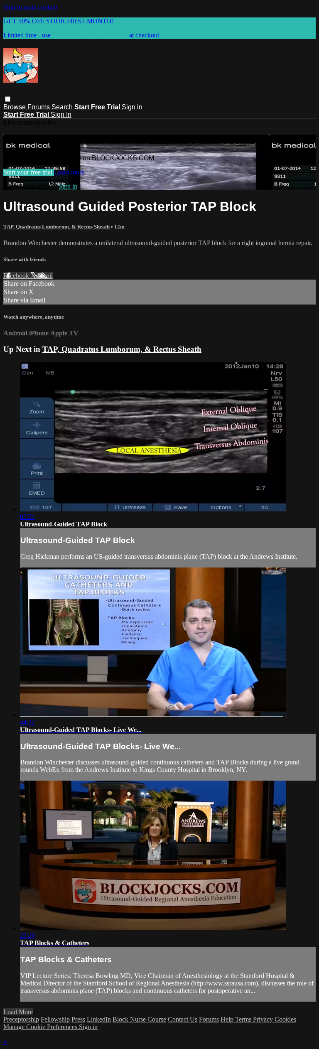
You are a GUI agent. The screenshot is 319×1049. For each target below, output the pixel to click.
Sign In (61, 114)
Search (63, 107)
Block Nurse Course (139, 1019)
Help (228, 1019)
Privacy (264, 1019)
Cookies (285, 1019)
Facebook (17, 275)
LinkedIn (99, 1019)
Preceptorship (21, 1019)
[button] (7, 99)
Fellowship (55, 1019)
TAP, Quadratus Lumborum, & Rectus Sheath (57, 227)
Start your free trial (28, 172)
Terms (244, 1019)
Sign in (132, 107)
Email (45, 275)
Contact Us (182, 1019)
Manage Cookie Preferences (41, 1026)
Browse (15, 107)
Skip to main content (30, 6)
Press (78, 1019)
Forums (39, 107)
